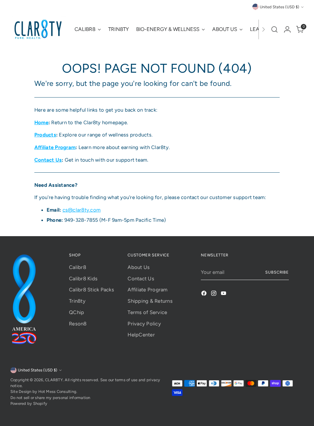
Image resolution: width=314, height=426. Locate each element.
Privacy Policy (144, 323)
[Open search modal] (274, 29)
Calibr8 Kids (83, 278)
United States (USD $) (279, 7)
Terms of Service (147, 312)
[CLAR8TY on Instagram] (214, 294)
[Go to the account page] (287, 29)
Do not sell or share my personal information (50, 397)
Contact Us (141, 278)
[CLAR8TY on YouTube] (224, 294)
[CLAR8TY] (38, 29)
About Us (139, 267)
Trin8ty (77, 301)
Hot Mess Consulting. (58, 391)
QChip (76, 312)
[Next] (263, 29)
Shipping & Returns (150, 301)
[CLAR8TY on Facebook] (204, 294)
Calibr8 (77, 267)
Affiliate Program (147, 289)
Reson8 (78, 323)
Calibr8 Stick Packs (91, 289)
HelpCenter (141, 335)
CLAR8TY (54, 380)
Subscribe (277, 272)
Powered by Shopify (28, 403)
